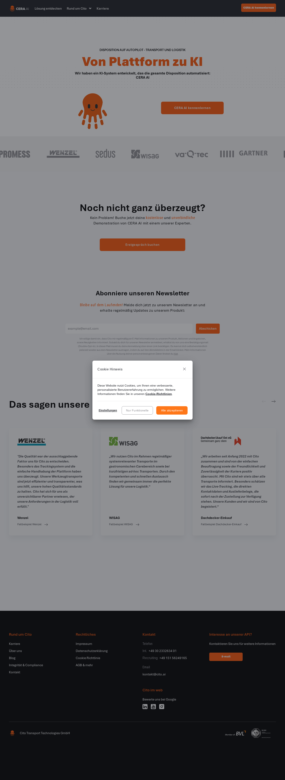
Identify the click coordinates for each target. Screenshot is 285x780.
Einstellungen (108, 410)
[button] (184, 369)
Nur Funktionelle (137, 410)
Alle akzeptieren (172, 410)
